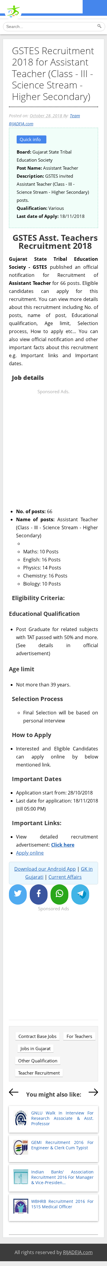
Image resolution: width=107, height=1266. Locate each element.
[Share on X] (18, 894)
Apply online (30, 853)
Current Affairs (65, 877)
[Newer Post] (13, 1093)
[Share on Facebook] (39, 894)
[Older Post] (93, 1093)
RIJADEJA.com (78, 1252)
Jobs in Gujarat (36, 1048)
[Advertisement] (53, 449)
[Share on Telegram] (80, 894)
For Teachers (79, 1036)
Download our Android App (45, 869)
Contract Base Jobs (37, 1036)
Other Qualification (37, 1061)
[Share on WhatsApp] (59, 894)
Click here (62, 845)
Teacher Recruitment (39, 1073)
